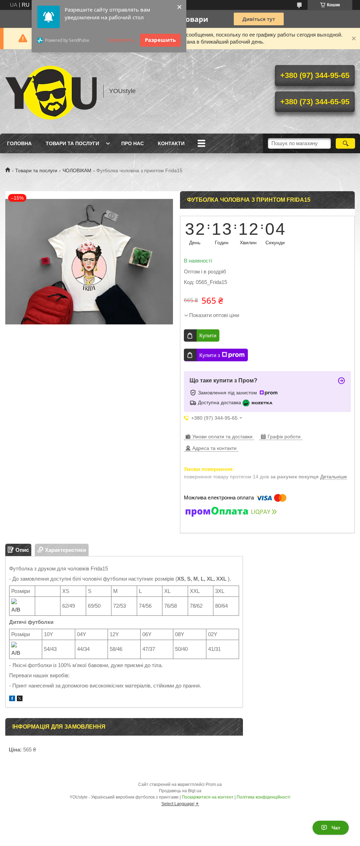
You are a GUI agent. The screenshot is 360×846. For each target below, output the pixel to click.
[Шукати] (345, 143)
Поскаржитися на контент (207, 797)
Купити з (209, 355)
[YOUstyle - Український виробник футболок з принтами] (51, 91)
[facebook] (12, 699)
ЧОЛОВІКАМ (77, 170)
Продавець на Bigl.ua (180, 790)
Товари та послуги (72, 143)
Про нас (132, 143)
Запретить (121, 39)
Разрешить (160, 39)
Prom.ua (214, 784)
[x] (19, 699)
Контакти (171, 143)
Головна (19, 143)
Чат (336, 828)
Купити (207, 335)
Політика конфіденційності (263, 797)
